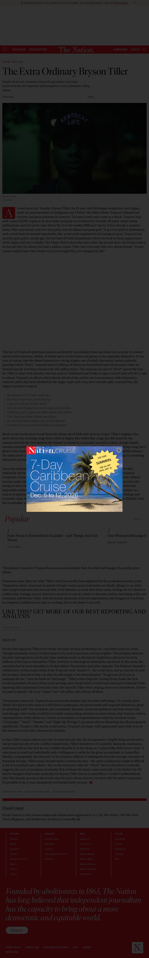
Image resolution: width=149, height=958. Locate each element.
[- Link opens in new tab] (74, 479)
